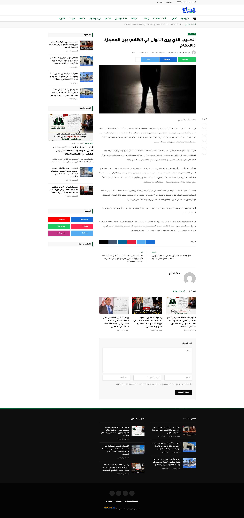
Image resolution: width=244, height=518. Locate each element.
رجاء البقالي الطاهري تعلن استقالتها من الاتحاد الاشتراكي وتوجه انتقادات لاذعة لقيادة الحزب (116, 322)
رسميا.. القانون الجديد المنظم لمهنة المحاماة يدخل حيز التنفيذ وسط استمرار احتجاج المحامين (148, 322)
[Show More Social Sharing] (137, 59)
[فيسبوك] (204, 126)
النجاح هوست (120, 509)
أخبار (174, 18)
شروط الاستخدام (131, 501)
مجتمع (108, 18)
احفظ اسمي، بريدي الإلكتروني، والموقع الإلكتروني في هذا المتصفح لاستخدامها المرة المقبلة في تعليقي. (152, 384)
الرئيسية (185, 18)
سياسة (134, 18)
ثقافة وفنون (121, 18)
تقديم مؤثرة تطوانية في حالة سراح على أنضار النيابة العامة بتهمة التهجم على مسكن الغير (64, 92)
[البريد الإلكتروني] (204, 152)
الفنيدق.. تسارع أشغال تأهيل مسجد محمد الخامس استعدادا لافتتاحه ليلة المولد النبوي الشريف (64, 172)
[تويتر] (204, 132)
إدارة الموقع (186, 52)
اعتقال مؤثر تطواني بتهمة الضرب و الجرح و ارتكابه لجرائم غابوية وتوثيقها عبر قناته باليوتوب (63, 60)
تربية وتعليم (95, 18)
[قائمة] (194, 18)
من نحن (169, 2)
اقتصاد (82, 18)
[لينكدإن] (204, 139)
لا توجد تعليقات (144, 52)
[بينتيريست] (204, 145)
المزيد (62, 18)
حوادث (72, 18)
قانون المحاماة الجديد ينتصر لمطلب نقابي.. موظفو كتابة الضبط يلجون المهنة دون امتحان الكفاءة (181, 322)
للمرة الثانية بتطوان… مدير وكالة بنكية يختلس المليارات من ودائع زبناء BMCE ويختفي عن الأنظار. (64, 76)
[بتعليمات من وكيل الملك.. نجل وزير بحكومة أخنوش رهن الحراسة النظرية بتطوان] (86, 45)
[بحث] (49, 18)
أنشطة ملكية (159, 18)
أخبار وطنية (192, 34)
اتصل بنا (160, 2)
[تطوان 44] (189, 10)
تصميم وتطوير (135, 509)
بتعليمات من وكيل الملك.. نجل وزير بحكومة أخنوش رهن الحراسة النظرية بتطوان (63, 45)
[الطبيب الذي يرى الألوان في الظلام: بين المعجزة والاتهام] (147, 89)
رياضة (146, 18)
